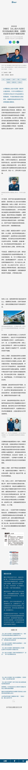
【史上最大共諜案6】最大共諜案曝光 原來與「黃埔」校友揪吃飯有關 (13, 678)
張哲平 (14, 79)
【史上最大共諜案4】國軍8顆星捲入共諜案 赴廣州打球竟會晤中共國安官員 (13, 648)
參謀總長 (8, 79)
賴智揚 (7, 75)
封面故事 (24, 79)
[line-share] (14, 42)
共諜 (3, 79)
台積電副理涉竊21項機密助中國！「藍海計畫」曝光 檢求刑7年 (12, 697)
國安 (19, 79)
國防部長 (14, 82)
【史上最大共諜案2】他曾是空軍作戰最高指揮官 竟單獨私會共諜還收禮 (13, 639)
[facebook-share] (10, 42)
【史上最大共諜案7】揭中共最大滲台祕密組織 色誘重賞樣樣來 (14, 683)
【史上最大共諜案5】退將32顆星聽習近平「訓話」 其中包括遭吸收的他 (13, 653)
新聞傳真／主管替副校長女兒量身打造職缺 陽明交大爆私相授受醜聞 (13, 687)
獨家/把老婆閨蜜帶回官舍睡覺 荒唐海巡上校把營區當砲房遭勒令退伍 (13, 692)
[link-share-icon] (18, 42)
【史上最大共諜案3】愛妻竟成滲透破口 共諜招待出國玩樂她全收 (13, 644)
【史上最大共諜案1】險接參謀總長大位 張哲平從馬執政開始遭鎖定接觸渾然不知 (13, 634)
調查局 (20, 82)
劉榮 (10, 72)
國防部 (8, 82)
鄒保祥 (12, 75)
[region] (14, 14)
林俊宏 (6, 72)
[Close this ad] (27, 762)
